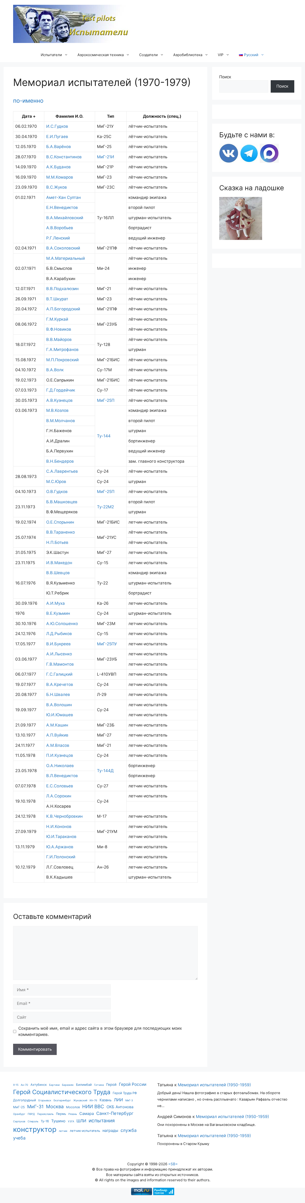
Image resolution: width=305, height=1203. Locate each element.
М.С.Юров (56, 481)
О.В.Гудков (57, 491)
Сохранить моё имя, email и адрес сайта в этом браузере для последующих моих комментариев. (100, 1031)
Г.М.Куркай (57, 319)
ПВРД (31, 1114)
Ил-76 (93, 1100)
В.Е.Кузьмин (58, 613)
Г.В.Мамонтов (60, 664)
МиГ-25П (105, 400)
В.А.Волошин (59, 704)
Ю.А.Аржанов (59, 846)
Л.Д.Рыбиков (59, 633)
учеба (19, 1137)
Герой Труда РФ (125, 1093)
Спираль (33, 1121)
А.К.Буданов (58, 166)
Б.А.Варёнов (58, 146)
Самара (86, 1113)
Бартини (54, 1084)
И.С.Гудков (57, 126)
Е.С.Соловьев (59, 786)
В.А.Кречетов (59, 684)
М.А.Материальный (65, 258)
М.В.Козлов (57, 410)
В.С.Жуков (56, 187)
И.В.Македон (59, 562)
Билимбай (84, 1084)
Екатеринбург (62, 1100)
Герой (111, 1084)
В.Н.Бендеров (60, 461)
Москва (55, 1106)
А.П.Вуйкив (57, 735)
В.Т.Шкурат (57, 299)
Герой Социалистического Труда (61, 1092)
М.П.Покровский (62, 359)
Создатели (148, 55)
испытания (102, 1121)
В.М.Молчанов (60, 420)
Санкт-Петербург (114, 1113)
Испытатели (51, 55)
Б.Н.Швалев (58, 694)
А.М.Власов (57, 745)
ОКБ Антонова (120, 1106)
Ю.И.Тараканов (61, 836)
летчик (63, 1131)
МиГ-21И (105, 156)
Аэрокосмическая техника (100, 55)
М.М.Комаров (59, 177)
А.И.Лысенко (59, 654)
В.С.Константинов (64, 156)
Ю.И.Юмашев (59, 714)
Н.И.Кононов (58, 826)
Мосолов (73, 1107)
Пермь (61, 1114)
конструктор (34, 1129)
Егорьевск (44, 1100)
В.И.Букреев (58, 643)
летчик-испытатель (85, 1131)
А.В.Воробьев (59, 227)
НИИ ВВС (93, 1106)
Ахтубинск (38, 1084)
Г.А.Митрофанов (62, 349)
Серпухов (19, 1121)
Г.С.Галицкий (59, 674)
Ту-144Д (105, 770)
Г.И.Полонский (60, 856)
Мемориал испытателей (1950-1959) (214, 1084)
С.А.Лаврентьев (62, 471)
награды (110, 1130)
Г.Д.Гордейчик (60, 390)
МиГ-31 (35, 1106)
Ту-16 (45, 1121)
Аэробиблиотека (187, 55)
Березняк (68, 1084)
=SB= (173, 1164)
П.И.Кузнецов (59, 755)
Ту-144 (104, 436)
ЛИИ (118, 1099)
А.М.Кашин (57, 725)
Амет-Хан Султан (63, 197)
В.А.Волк (55, 369)
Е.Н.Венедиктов (62, 207)
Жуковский (80, 1100)
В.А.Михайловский (64, 217)
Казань (106, 1100)
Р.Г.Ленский (58, 238)
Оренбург (19, 1114)
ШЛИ (81, 1120)
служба (129, 1130)
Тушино (58, 1120)
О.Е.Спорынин (60, 522)
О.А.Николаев (60, 765)
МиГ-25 (19, 1107)
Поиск (225, 76)
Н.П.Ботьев (57, 542)
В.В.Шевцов (58, 572)
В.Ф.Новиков (58, 329)
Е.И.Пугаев (57, 136)
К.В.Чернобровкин (64, 816)
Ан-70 (24, 1084)
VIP (221, 55)
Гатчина (99, 1084)
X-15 (15, 1084)
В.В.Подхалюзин (62, 288)
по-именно (28, 100)
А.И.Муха (55, 603)
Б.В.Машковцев (61, 501)
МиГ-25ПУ (107, 643)
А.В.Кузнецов (59, 400)
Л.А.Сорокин (58, 796)
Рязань (72, 1114)
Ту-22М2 (105, 506)
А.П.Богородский (63, 309)
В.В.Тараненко (60, 532)
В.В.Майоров (59, 339)
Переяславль (45, 1114)
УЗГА (71, 1121)
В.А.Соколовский (63, 248)
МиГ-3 (129, 1100)
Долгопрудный (24, 1100)
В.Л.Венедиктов (62, 775)
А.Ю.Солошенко (62, 623)
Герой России (132, 1084)
